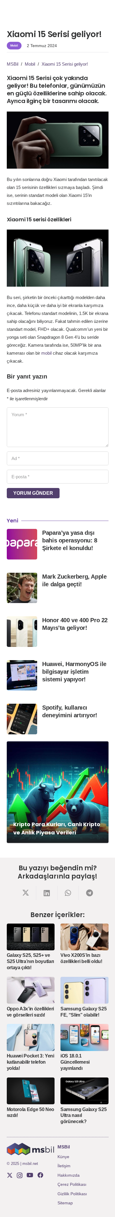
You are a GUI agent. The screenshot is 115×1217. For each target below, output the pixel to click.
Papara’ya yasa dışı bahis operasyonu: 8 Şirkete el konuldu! (69, 540)
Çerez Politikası (72, 1184)
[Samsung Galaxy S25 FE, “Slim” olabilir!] (84, 990)
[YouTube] (30, 1175)
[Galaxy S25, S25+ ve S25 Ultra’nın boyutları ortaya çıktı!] (31, 937)
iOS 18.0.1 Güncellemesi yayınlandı (75, 1062)
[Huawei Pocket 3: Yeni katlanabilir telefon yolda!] (31, 1037)
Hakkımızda (69, 1175)
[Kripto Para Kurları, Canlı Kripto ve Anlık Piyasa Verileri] (58, 792)
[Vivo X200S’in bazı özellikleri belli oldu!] (84, 937)
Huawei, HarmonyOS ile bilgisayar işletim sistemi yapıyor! (74, 672)
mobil (46, 353)
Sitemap (65, 1203)
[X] (10, 1175)
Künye (63, 1156)
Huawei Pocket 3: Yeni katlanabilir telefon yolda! (30, 1062)
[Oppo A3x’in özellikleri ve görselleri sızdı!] (31, 990)
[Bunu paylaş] (25, 893)
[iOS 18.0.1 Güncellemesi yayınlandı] (84, 1037)
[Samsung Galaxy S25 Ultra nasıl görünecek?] (84, 1090)
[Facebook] (40, 1175)
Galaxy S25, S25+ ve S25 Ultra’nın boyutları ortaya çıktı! (30, 961)
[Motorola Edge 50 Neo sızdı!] (31, 1090)
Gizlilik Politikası (72, 1193)
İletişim (64, 1165)
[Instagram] (19, 1175)
